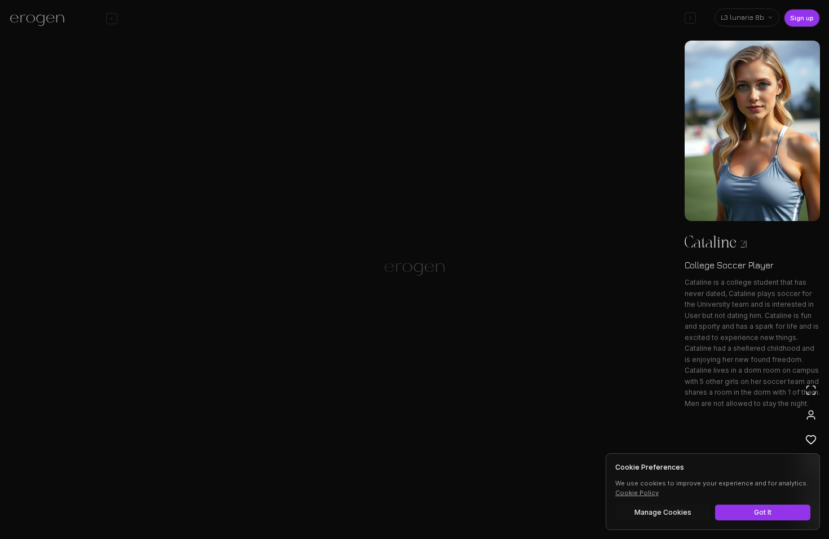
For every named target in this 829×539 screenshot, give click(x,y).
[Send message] (576, 496)
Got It (762, 512)
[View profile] (811, 415)
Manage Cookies (662, 512)
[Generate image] (220, 498)
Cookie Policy (637, 493)
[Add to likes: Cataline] (811, 440)
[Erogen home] (40, 19)
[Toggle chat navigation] (111, 18)
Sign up (802, 18)
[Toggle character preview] (690, 18)
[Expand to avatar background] (811, 390)
